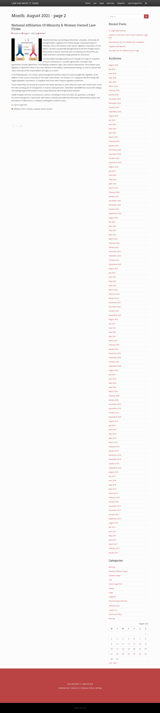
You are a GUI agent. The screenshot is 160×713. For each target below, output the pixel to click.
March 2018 (113, 493)
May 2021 (112, 332)
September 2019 (115, 417)
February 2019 (114, 446)
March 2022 (113, 290)
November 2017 (115, 510)
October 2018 (114, 463)
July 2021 (112, 323)
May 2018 (112, 485)
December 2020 (115, 353)
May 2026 (112, 78)
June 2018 (112, 480)
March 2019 (113, 442)
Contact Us (113, 610)
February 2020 (114, 396)
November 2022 (115, 256)
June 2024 (112, 175)
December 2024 (115, 150)
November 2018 (115, 459)
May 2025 (112, 128)
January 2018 (114, 502)
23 (112, 654)
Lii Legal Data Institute (117, 31)
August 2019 (113, 421)
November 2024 (115, 154)
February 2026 (114, 90)
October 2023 (114, 209)
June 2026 (112, 73)
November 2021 (115, 307)
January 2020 (114, 400)
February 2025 (114, 141)
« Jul (110, 663)
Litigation (121, 3)
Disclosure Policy (115, 614)
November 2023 (115, 205)
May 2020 (112, 383)
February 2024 (114, 192)
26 (129, 654)
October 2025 (114, 107)
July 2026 (112, 69)
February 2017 (114, 548)
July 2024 (112, 171)
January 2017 (114, 553)
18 (123, 649)
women (49, 109)
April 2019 (112, 438)
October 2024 (114, 158)
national (37, 109)
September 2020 (115, 366)
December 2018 (115, 455)
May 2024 (112, 179)
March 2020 (113, 391)
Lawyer (111, 588)
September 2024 (115, 162)
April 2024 (112, 184)
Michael (42, 33)
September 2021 (115, 315)
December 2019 (115, 404)
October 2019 (114, 413)
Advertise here (114, 606)
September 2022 (115, 264)
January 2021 (114, 349)
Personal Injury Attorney (118, 601)
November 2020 (115, 357)
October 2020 (114, 362)
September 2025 (115, 111)
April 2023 (112, 235)
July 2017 (112, 527)
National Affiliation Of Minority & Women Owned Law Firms (53, 27)
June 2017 (112, 531)
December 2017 (115, 506)
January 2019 (114, 451)
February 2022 (114, 294)
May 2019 (112, 434)
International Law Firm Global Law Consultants (126, 42)
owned (43, 109)
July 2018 (112, 476)
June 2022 (112, 277)
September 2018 (115, 468)
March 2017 (113, 544)
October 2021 (114, 311)
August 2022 (113, 268)
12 (129, 644)
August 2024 (113, 167)
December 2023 (115, 201)
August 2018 (113, 472)
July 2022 (112, 273)
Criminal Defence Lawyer (118, 571)
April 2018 (112, 489)
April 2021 (112, 336)
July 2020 (112, 374)
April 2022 (112, 285)
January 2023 (114, 247)
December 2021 (115, 302)
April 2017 (112, 540)
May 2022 (112, 281)
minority (29, 109)
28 (140, 654)
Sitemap (112, 618)
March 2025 (113, 137)
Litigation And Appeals (117, 46)
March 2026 (113, 86)
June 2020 (112, 379)
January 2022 (114, 298)
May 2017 (112, 536)
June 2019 (112, 430)
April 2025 (112, 133)
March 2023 (113, 239)
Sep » (115, 663)
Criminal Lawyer (115, 575)
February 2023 (114, 243)
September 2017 (115, 519)
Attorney (110, 3)
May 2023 (112, 230)
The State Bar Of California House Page (124, 50)
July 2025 (112, 120)
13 (134, 644)
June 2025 (112, 124)
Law (95, 3)
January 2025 (114, 145)
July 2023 (112, 222)
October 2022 (114, 260)
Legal (101, 3)
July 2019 (112, 425)
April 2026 (112, 82)
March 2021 (113, 340)
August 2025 (113, 116)
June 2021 (112, 328)
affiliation (17, 109)
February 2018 (114, 497)
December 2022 (115, 251)
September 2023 (115, 213)
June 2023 (112, 226)
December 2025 (115, 99)
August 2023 (113, 218)
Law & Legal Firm (135, 3)
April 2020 (112, 387)
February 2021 (114, 345)
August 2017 (113, 523)
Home (87, 3)
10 (117, 644)
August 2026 (113, 65)
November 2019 (115, 408)
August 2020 (113, 370)
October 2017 (114, 514)
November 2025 (115, 103)
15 (146, 644)
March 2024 (113, 188)
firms (24, 109)
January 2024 (114, 196)
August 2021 (113, 319)
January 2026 (114, 95)
